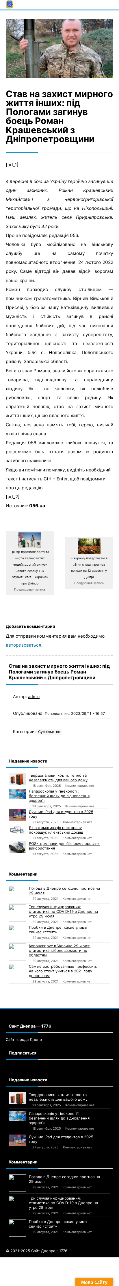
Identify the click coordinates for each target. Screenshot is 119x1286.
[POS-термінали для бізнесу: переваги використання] (17, 847)
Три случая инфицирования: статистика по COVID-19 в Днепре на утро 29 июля (63, 911)
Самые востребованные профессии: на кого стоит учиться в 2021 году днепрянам (63, 971)
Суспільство (49, 732)
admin (34, 696)
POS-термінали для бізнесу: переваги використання (64, 845)
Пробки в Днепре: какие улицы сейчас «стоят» (58, 929)
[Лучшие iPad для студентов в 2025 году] (17, 815)
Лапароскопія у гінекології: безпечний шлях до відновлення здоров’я (59, 796)
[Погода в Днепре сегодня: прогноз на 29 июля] (17, 894)
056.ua (37, 505)
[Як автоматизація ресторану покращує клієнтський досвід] (17, 830)
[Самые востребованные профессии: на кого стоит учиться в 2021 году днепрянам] (17, 972)
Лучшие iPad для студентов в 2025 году (61, 814)
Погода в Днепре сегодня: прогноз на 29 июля (64, 890)
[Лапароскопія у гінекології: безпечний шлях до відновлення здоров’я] (17, 794)
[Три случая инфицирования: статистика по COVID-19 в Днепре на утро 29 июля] (17, 913)
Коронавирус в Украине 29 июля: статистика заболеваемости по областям (59, 950)
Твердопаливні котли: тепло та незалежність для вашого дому (58, 777)
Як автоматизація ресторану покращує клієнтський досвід (56, 829)
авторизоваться (23, 645)
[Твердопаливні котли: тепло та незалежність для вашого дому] (17, 779)
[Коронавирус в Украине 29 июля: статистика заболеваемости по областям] (17, 952)
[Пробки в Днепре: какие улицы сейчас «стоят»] (17, 933)
